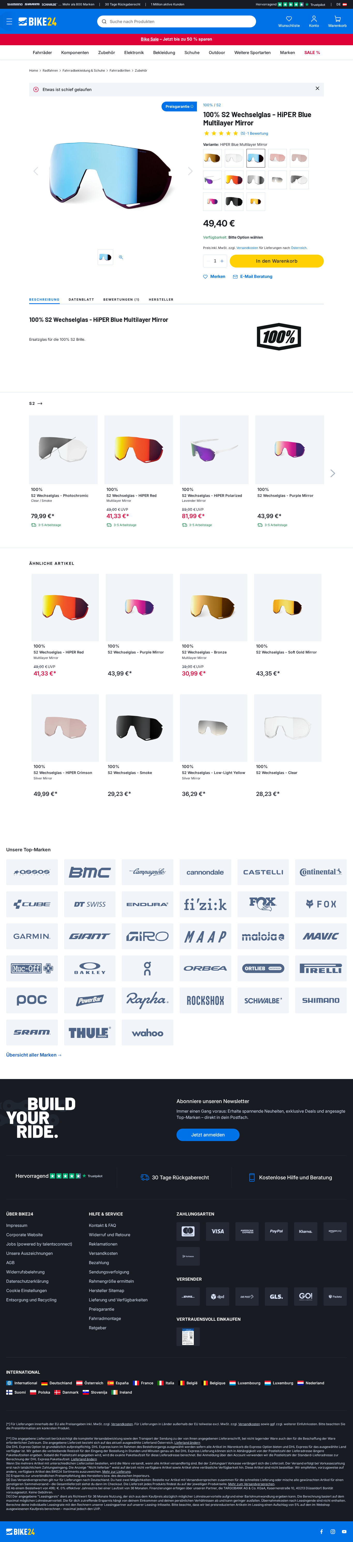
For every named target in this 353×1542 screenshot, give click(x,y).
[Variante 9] (277, 180)
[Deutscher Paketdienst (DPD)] (217, 1296)
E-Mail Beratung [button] (256, 276)
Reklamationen (103, 1244)
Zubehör (141, 70)
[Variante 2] (234, 158)
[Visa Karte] (217, 1231)
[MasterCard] (188, 1231)
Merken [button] (217, 276)
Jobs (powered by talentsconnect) (39, 1244)
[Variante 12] (234, 201)
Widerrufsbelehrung (25, 1271)
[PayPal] (276, 1231)
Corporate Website (24, 1234)
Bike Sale (150, 39)
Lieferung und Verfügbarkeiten (118, 1299)
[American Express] (247, 1231)
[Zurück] (35, 171)
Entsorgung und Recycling (31, 1299)
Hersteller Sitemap (106, 1290)
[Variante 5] (299, 158)
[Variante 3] (256, 158)
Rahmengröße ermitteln (111, 1281)
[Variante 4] (277, 158)
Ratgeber (97, 1327)
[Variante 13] (256, 201)
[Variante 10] (299, 180)
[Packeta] (335, 1296)
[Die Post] (247, 1296)
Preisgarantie (101, 1309)
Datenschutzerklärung (27, 1281)
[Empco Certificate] (188, 1336)
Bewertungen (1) (121, 299)
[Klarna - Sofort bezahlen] (305, 1231)
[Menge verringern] (208, 261)
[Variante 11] (212, 201)
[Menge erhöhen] (222, 261)
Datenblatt (81, 299)
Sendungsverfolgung (109, 1271)
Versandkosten (103, 1253)
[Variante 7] (234, 180)
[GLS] (276, 1296)
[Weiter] (190, 171)
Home (33, 70)
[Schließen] (317, 88)
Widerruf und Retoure (109, 1234)
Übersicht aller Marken (31, 1055)
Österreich (298, 248)
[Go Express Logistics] (305, 1296)
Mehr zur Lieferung (116, 1471)
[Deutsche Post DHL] (188, 1296)
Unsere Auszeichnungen (29, 1253)
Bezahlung (99, 1262)
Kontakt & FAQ (102, 1225)
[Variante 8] (256, 180)
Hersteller (161, 299)
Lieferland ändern (187, 1443)
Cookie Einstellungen (26, 1290)
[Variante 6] (212, 180)
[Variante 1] (212, 158)
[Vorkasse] (188, 1256)
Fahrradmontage (105, 1318)
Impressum (16, 1225)
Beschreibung (44, 299)
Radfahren (50, 70)
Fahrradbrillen (120, 70)
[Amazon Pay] (335, 1231)
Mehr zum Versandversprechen (251, 1484)
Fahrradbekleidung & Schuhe (84, 70)
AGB (10, 1262)
